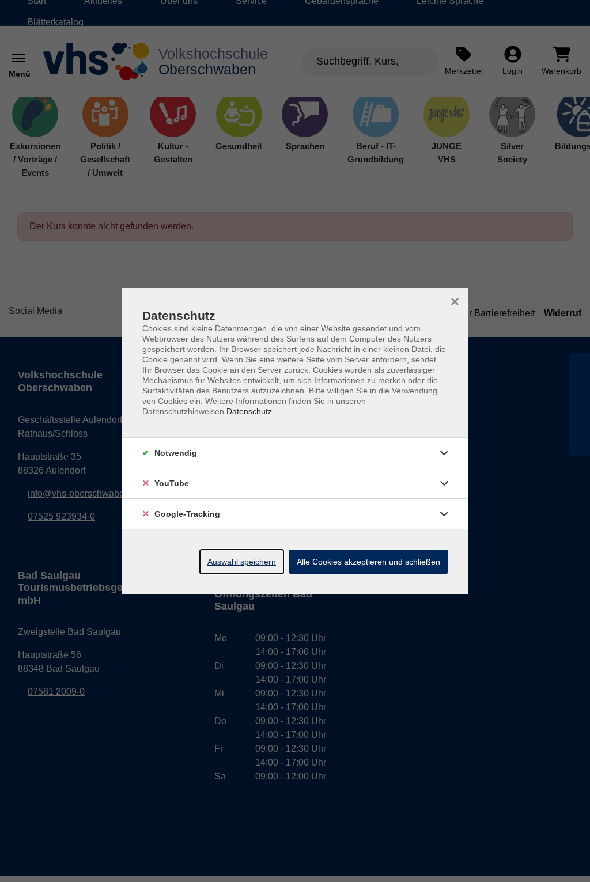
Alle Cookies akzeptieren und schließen (368, 561)
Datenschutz (249, 411)
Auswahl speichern (241, 561)
